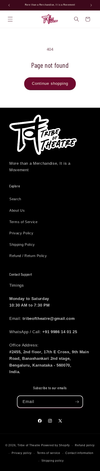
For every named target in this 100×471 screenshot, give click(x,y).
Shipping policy (52, 460)
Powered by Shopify (55, 445)
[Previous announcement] (9, 5)
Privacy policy (22, 453)
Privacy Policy (21, 233)
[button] (10, 19)
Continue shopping (50, 83)
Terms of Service (23, 222)
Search (15, 199)
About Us (17, 210)
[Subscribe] (77, 402)
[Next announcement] (91, 5)
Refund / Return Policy (28, 256)
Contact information (79, 453)
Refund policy (85, 445)
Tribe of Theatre (28, 445)
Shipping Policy (22, 244)
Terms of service (48, 453)
